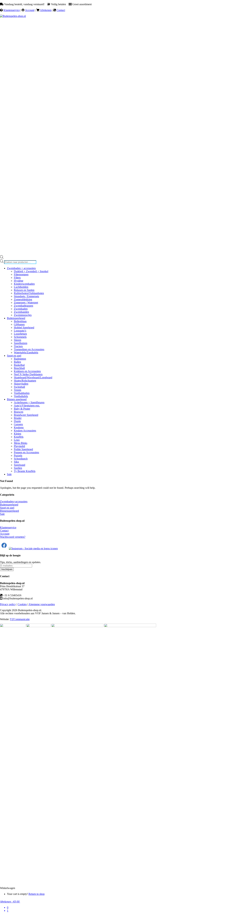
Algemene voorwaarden (41, 604)
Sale (2, 513)
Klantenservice (11, 10)
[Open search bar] (1, 257)
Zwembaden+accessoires (13, 501)
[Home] (13, 16)
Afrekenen (46, 10)
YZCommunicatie (20, 619)
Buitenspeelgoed (9, 504)
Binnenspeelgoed (9, 510)
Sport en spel (7, 507)
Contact (61, 10)
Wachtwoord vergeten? (12, 536)
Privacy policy (8, 604)
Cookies (22, 604)
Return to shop (36, 893)
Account (29, 10)
